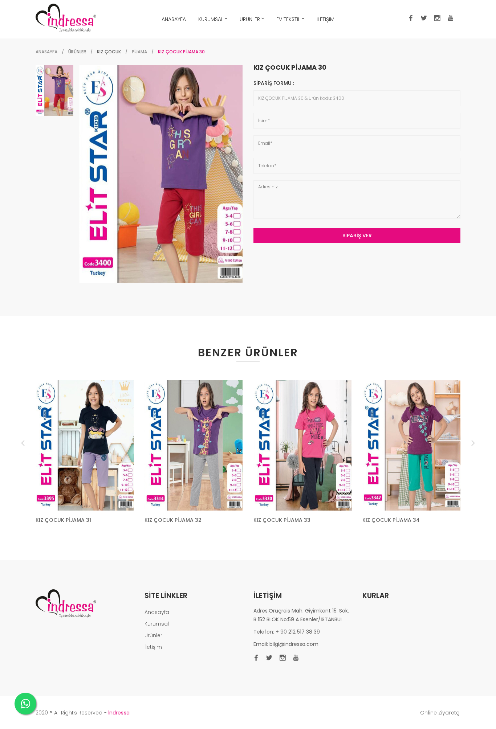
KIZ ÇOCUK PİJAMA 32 (173, 520)
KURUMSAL (210, 19)
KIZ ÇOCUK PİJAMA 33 (281, 520)
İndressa (119, 712)
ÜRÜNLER (250, 19)
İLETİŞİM (325, 19)
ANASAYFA (174, 19)
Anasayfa (46, 52)
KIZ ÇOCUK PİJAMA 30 (289, 67)
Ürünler (153, 635)
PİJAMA (139, 52)
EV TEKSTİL (288, 19)
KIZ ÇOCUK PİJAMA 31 (63, 520)
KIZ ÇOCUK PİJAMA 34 (391, 520)
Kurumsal (157, 623)
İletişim (153, 647)
